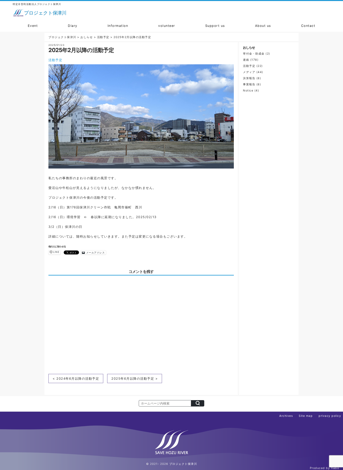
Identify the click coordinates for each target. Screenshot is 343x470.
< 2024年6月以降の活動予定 (76, 378)
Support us (215, 26)
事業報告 (249, 84)
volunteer (166, 26)
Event (33, 26)
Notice (248, 90)
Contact (308, 26)
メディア (249, 72)
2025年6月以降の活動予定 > (134, 378)
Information (118, 26)
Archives (286, 415)
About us (263, 26)
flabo (335, 468)
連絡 (246, 59)
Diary (72, 26)
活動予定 (55, 60)
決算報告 (249, 78)
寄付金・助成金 (254, 53)
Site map (306, 415)
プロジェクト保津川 (183, 463)
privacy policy (330, 415)
